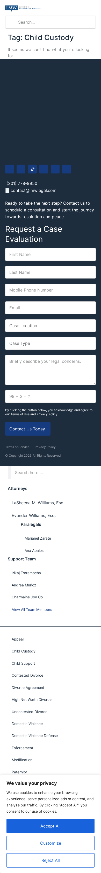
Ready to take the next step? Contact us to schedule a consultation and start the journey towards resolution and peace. (49, 210)
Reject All (50, 860)
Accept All (50, 826)
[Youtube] (43, 169)
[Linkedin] (55, 169)
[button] (92, 8)
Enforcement (22, 748)
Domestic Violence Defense (35, 735)
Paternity (19, 772)
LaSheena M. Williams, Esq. (38, 502)
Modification (22, 760)
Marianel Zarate (38, 538)
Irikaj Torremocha (26, 573)
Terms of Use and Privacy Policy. (34, 414)
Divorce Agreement (28, 687)
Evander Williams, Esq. (34, 515)
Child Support (23, 663)
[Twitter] (66, 169)
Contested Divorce (27, 675)
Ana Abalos (34, 550)
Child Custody (23, 651)
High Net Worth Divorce (32, 699)
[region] (50, 824)
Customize (50, 843)
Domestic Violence (27, 723)
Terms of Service (17, 447)
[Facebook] (9, 169)
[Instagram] (21, 169)
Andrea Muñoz (24, 585)
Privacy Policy (45, 447)
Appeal (18, 639)
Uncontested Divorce (29, 711)
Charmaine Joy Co (27, 597)
